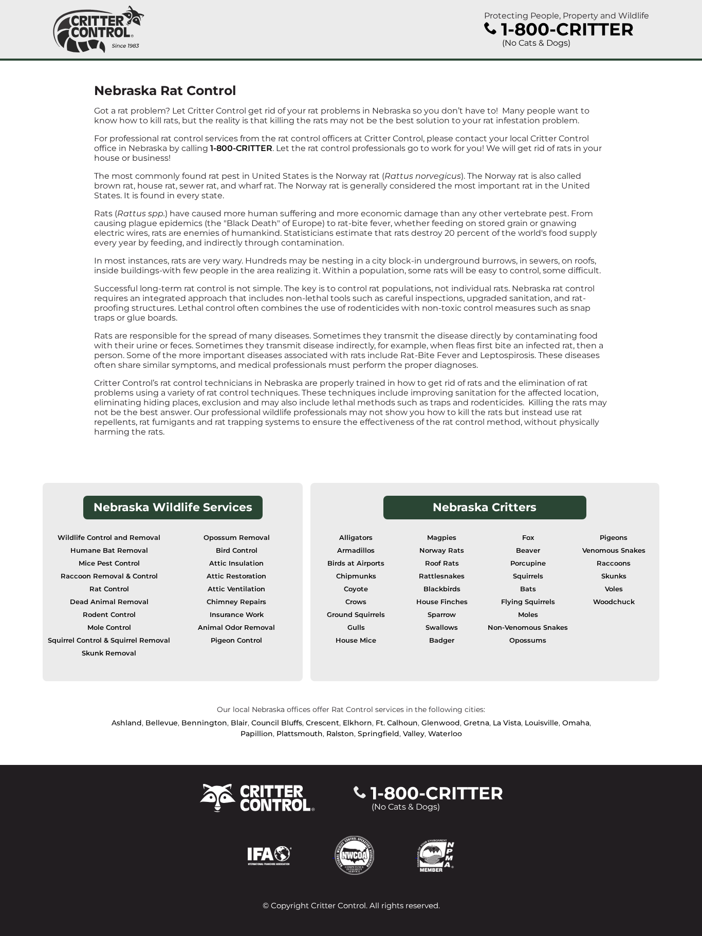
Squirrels (528, 576)
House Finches (442, 602)
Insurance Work (237, 615)
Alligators (356, 537)
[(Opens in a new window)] (291, 854)
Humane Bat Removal (109, 550)
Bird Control (236, 550)
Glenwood (440, 722)
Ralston (340, 733)
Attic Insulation (236, 563)
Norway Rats (441, 550)
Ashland (127, 722)
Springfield (378, 733)
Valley (413, 733)
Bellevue (161, 722)
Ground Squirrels (356, 615)
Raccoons (614, 563)
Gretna (476, 722)
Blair (239, 722)
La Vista (507, 722)
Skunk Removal (109, 653)
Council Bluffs (276, 722)
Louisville (542, 722)
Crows (355, 602)
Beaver (528, 550)
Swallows (442, 627)
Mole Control (109, 627)
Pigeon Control (236, 640)
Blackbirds (441, 589)
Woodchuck (614, 602)
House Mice (356, 640)
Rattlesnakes (442, 576)
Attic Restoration (236, 576)
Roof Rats (442, 563)
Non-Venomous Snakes (528, 627)
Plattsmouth (299, 733)
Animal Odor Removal (236, 627)
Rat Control (109, 589)
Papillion (257, 733)
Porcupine (528, 563)
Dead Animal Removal (109, 602)
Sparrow (442, 615)
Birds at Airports (355, 563)
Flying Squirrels (528, 602)
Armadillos (356, 550)
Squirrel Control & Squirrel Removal (109, 640)
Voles (614, 589)
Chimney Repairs (236, 602)
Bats (528, 589)
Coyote (356, 589)
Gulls (356, 627)
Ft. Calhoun (397, 722)
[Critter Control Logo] (98, 29)
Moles (528, 615)
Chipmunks (356, 576)
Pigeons (613, 537)
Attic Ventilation (236, 589)
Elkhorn (357, 722)
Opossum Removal (237, 537)
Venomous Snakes (613, 550)
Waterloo (445, 733)
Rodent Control (109, 615)
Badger (441, 640)
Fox (528, 537)
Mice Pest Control (109, 563)
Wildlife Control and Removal (109, 537)
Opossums (527, 640)
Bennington (204, 722)
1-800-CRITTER (241, 148)
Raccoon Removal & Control (109, 576)
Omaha (575, 722)
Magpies (441, 537)
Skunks (613, 576)
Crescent (322, 722)
